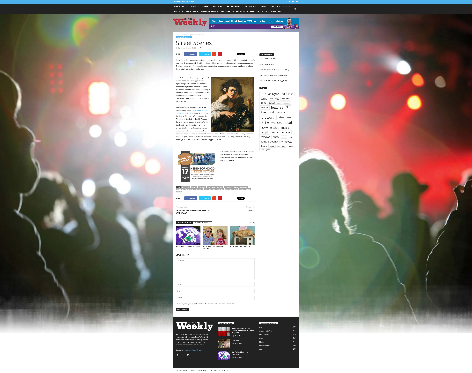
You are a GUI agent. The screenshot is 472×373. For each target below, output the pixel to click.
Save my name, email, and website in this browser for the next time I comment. (205, 304)
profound (228, 189)
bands (264, 98)
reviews (265, 137)
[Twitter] (296, 2)
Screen (274, 6)
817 (263, 94)
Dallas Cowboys (275, 103)
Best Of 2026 (271, 59)
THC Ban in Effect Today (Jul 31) (276, 81)
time (278, 146)
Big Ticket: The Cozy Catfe (240, 246)
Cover (177, 6)
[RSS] (293, 2)
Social (239, 11)
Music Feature (264, 346)
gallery (281, 117)
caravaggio (211, 187)
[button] (295, 9)
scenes (242, 189)
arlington (273, 94)
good (289, 117)
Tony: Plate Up (237, 340)
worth (290, 146)
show (248, 189)
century (219, 187)
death (236, 187)
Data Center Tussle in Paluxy (279, 70)
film (288, 107)
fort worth (268, 117)
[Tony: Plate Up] (224, 343)
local (288, 123)
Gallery (251, 210)
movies (274, 127)
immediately (190, 189)
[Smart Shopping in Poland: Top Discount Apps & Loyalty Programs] (224, 331)
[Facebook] (289, 2)
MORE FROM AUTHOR (202, 223)
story (290, 137)
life (206, 189)
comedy (285, 98)
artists (194, 187)
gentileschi (180, 189)
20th (183, 187)
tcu (281, 141)
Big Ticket (188, 37)
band (290, 94)
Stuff (285, 6)
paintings (220, 189)
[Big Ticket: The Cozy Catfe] (242, 235)
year (262, 150)
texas (288, 141)
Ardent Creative (224, 370)
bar (271, 99)
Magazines (191, 11)
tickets (272, 146)
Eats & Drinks (233, 6)
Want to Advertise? (271, 11)
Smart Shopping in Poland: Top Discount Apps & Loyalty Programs (243, 330)
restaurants (283, 132)
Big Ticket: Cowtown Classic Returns (213, 247)
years (268, 150)
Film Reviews (264, 335)
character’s (228, 187)
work (283, 146)
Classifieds (226, 11)
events (264, 107)
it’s (262, 123)
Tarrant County (269, 141)
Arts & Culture (189, 6)
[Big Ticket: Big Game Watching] (188, 235)
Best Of (177, 11)
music (285, 127)
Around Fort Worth (265, 331)
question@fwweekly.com (193, 350)
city (277, 98)
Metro (261, 349)
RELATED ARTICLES (184, 223)
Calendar (217, 6)
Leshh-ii (262, 59)
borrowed (202, 187)
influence (199, 189)
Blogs (261, 338)
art (188, 187)
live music (276, 122)
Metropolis (250, 6)
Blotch (204, 6)
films (263, 112)
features (277, 107)
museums (212, 189)
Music (263, 6)
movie (264, 127)
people (265, 132)
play (273, 132)
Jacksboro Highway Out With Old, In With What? (192, 211)
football (279, 112)
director (287, 103)
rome (236, 189)
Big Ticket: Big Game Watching (188, 246)
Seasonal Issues (208, 11)
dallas (263, 103)
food (271, 112)
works (179, 191)
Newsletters (253, 11)
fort (285, 112)
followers (243, 187)
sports (284, 137)
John (261, 64)
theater (264, 146)
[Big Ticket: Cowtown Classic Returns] (215, 235)
